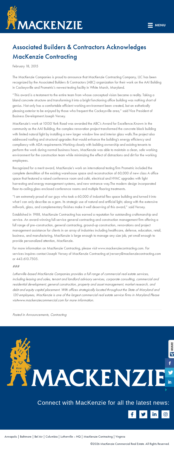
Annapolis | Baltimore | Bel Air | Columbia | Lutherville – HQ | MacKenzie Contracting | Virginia (65, 436)
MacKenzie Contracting (63, 248)
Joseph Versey (55, 116)
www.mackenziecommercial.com (40, 300)
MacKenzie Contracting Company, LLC (115, 77)
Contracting (58, 314)
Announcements (37, 314)
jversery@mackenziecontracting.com (135, 253)
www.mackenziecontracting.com (120, 248)
